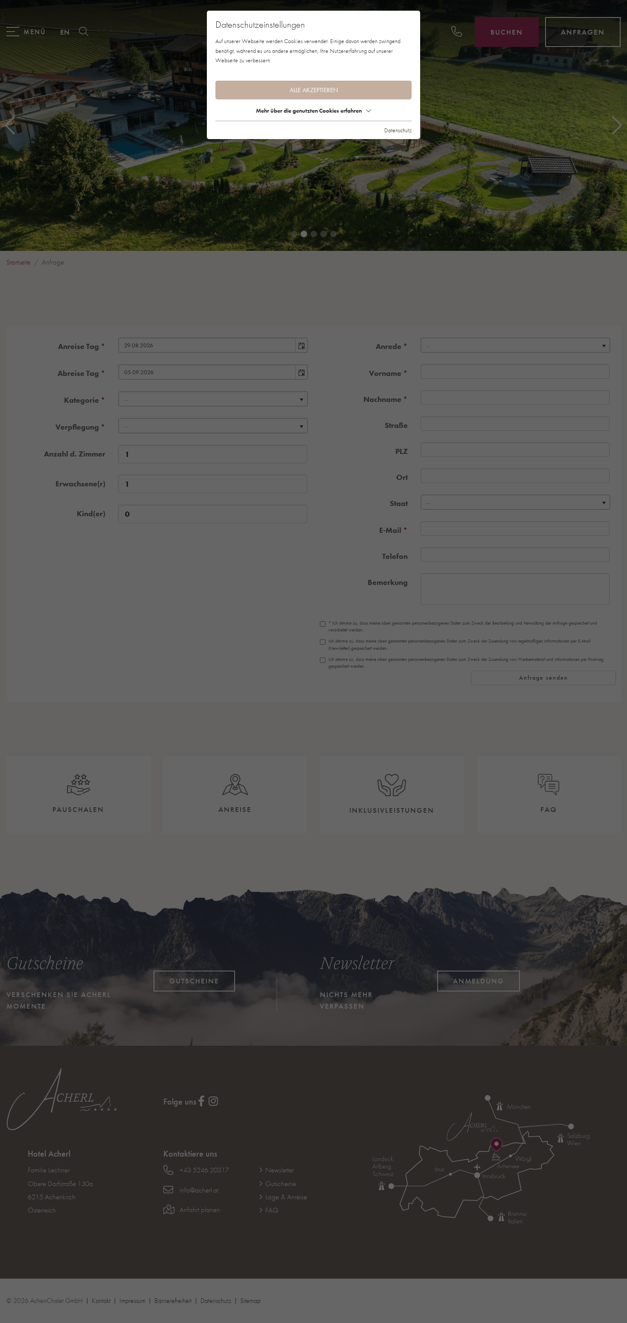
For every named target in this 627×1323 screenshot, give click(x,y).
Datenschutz (398, 130)
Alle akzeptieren (314, 90)
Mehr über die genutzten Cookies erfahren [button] (309, 110)
